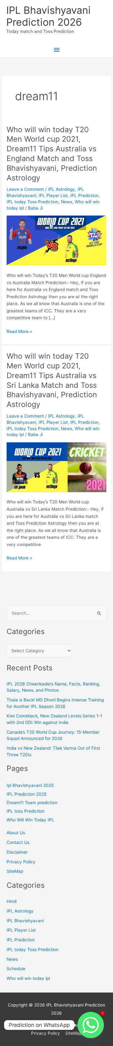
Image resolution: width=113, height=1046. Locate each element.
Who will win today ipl (28, 978)
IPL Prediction (84, 195)
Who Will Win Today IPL (30, 819)
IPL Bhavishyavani (25, 920)
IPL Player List (53, 195)
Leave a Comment (25, 189)
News (66, 201)
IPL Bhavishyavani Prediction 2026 (48, 16)
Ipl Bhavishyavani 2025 (30, 785)
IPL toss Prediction (26, 811)
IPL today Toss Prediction (32, 201)
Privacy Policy (21, 861)
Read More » (19, 332)
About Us (16, 832)
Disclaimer (17, 852)
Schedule (16, 968)
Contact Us (18, 842)
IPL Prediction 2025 (26, 794)
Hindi (12, 901)
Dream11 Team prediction (32, 802)
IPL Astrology (61, 189)
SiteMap (15, 871)
